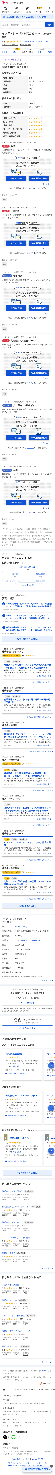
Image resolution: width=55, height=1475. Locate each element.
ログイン (30, 188)
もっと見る (46, 980)
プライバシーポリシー (15, 1463)
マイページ (49, 12)
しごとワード (8, 1426)
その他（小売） (21, 926)
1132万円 (26, 1215)
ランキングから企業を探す (39, 1411)
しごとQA (17, 12)
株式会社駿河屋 (9, 725)
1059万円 (26, 1230)
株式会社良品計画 (10, 868)
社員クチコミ (27, 51)
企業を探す (5, 12)
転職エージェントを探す (12, 1415)
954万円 (25, 1261)
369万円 (25, 1324)
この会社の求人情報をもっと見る (39, 682)
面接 (13, 146)
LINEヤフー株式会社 (10, 1448)
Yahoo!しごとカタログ (14, 1390)
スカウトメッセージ (10, 1403)
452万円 (25, 1355)
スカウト (38, 12)
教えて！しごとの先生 (11, 1422)
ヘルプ (47, 184)
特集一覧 (28, 12)
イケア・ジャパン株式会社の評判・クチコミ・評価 (19, 142)
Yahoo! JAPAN (37, 1459)
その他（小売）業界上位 (10, 45)
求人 (16, 51)
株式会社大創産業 (10, 760)
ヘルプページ (45, 1371)
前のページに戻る (13, 59)
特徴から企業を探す (20, 1411)
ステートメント (11, 1465)
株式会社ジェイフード (12, 833)
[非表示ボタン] (51, 1466)
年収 (41, 51)
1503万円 (26, 1199)
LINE (18, 1437)
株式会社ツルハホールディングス (21, 1095)
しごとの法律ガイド (28, 1422)
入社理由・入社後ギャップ (23, 340)
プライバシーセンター (34, 1463)
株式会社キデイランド (12, 799)
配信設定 (44, 1403)
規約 (46, 1463)
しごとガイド (43, 1422)
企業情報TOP (30, 1390)
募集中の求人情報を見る (17, 1074)
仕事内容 (15, 211)
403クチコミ (30, 42)
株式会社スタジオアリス (14, 651)
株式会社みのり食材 (11, 690)
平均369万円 (43, 42)
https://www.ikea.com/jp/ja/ (26, 940)
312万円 (25, 1308)
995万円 (25, 1246)
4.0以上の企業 (26, 45)
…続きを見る (16, 1066)
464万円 (25, 1339)
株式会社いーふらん (19, 1138)
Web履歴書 (34, 1403)
